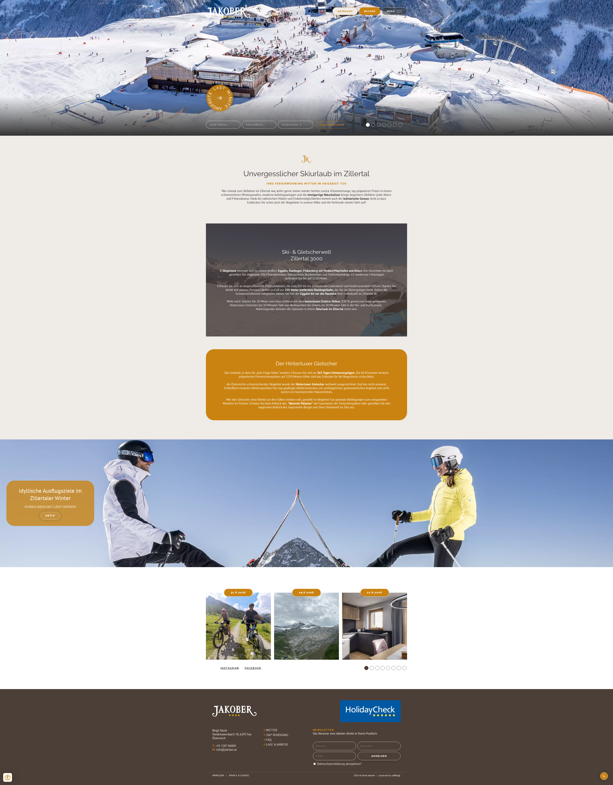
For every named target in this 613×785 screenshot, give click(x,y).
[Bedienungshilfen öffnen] (7, 777)
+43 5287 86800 (225, 746)
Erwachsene (290, 125)
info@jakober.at (226, 749)
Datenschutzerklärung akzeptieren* (339, 764)
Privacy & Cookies (239, 775)
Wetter (271, 730)
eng (324, 11)
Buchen (369, 11)
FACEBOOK (253, 668)
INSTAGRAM (229, 668)
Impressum (218, 775)
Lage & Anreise (277, 744)
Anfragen (345, 11)
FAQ (269, 739)
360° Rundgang (277, 734)
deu (315, 11)
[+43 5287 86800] (604, 776)
